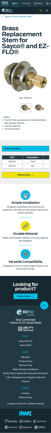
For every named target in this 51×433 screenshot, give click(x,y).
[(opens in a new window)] (27, 3)
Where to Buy (24, 175)
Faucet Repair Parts (18, 16)
